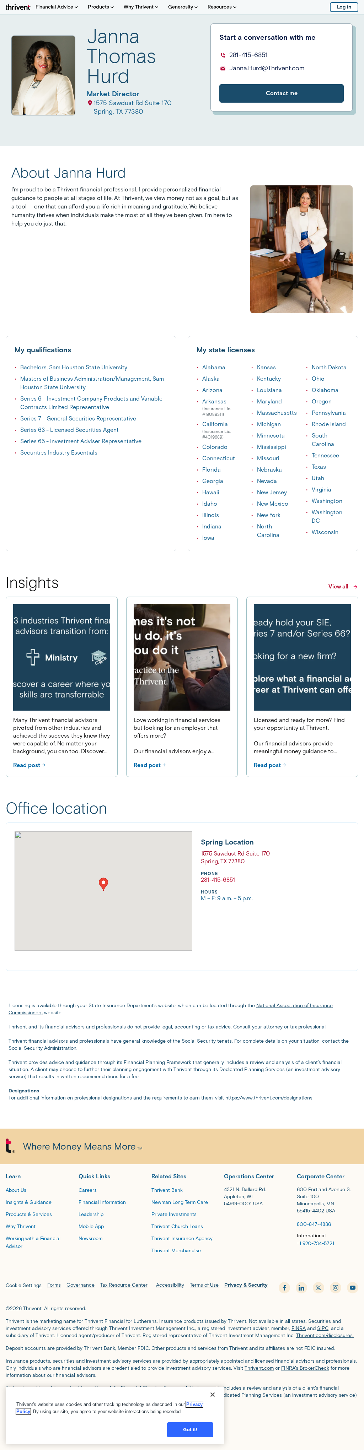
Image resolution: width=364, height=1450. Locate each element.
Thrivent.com (259, 1368)
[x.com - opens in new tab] (318, 1288)
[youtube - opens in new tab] (352, 1288)
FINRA (298, 1328)
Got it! (190, 1429)
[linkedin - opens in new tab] (301, 1288)
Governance (80, 1285)
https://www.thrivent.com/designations (268, 1098)
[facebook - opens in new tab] (284, 1288)
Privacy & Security (246, 1285)
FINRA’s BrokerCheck (305, 1368)
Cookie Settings (24, 1285)
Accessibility (170, 1285)
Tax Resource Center (124, 1285)
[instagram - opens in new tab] (335, 1288)
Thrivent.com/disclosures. (325, 1335)
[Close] (212, 1394)
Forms (54, 1285)
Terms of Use (204, 1285)
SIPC (322, 1328)
